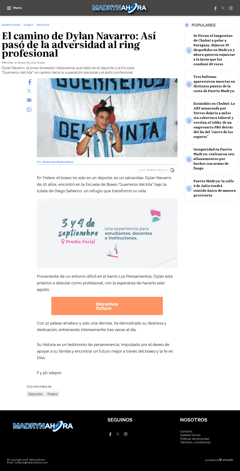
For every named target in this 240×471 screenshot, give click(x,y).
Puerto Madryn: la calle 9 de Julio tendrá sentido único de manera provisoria (214, 188)
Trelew (52, 394)
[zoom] (107, 117)
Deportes (35, 394)
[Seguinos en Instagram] (231, 8)
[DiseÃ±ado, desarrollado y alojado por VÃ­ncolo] (226, 460)
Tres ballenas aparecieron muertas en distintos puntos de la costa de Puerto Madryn (214, 83)
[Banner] (107, 268)
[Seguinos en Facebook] (215, 8)
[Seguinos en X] (223, 8)
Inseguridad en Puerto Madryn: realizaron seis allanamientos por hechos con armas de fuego (214, 159)
